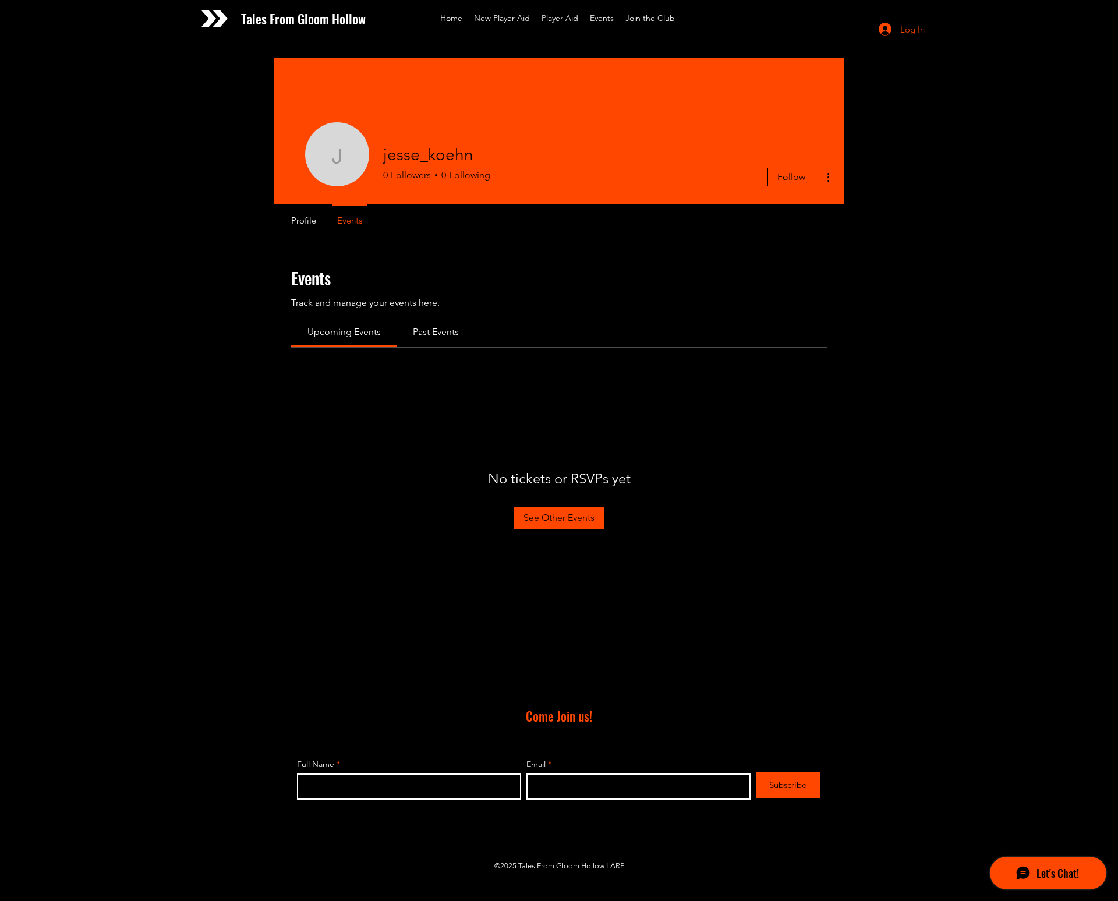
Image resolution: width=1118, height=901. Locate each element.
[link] (344, 331)
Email (536, 764)
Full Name (315, 764)
